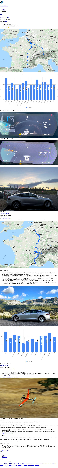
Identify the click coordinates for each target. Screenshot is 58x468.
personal (48, 463)
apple (2, 463)
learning (36, 463)
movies (43, 463)
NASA (17, 377)
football (18, 463)
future (21, 463)
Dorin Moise (4, 6)
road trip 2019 (9, 218)
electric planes (9, 377)
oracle (45, 463)
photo (50, 463)
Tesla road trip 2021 (4, 17)
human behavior (30, 463)
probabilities (1, 465)
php (54, 463)
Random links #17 (4, 365)
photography (52, 463)
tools (24, 465)
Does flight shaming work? (6, 375)
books (5, 463)
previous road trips (6, 22)
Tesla (6, 21)
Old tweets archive (4, 457)
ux (28, 465)
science (10, 465)
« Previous (1, 450)
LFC (38, 463)
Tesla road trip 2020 (4, 213)
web (30, 465)
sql (18, 465)
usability (26, 465)
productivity (6, 465)
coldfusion (11, 463)
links (41, 463)
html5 (25, 463)
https (27, 463)
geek (5, 21)
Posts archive (4, 11)
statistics (20, 465)
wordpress (32, 465)
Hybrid (4, 377)
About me (3, 9)
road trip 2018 (5, 218)
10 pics (3, 12)
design (15, 463)
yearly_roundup (37, 465)
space (16, 465)
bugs (7, 463)
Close (1, 451)
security (13, 465)
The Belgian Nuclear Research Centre (7, 433)
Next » (7, 450)
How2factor (3, 10)
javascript (33, 463)
